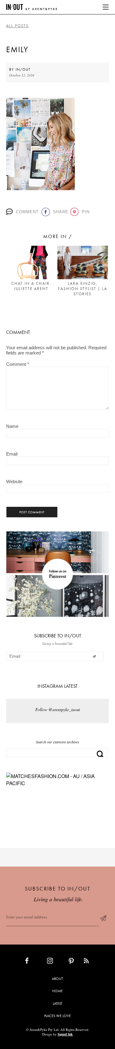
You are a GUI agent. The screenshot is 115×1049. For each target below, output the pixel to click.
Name (12, 426)
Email (11, 453)
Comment (26, 211)
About (57, 978)
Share (59, 211)
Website (14, 481)
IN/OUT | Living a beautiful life (31, 7)
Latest (57, 1003)
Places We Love (57, 1015)
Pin (85, 211)
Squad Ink (65, 1034)
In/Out (23, 69)
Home (57, 990)
